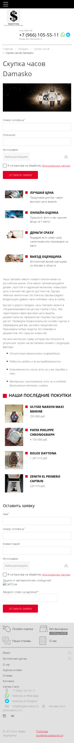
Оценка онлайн (12, 670)
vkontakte (12, 715)
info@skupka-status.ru (25, 706)
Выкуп (6, 652)
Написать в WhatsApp (25, 696)
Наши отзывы (21, 641)
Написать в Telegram (24, 701)
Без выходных (58, 629)
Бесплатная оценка (15, 658)
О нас (53, 641)
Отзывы (8, 675)
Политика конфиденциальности (49, 733)
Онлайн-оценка (22, 629)
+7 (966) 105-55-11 (39, 35)
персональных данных (56, 165)
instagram (4, 715)
